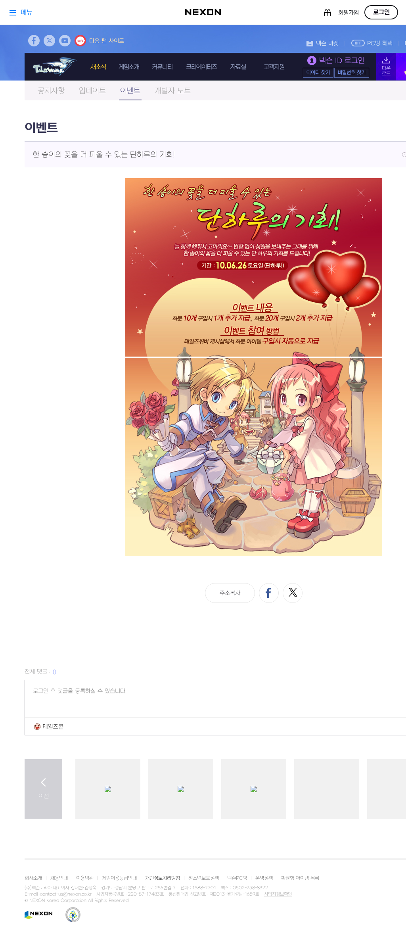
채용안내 (59, 878)
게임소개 (129, 67)
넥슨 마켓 (327, 43)
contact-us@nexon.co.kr (66, 894)
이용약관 (85, 878)
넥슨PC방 (237, 878)
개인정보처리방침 (162, 878)
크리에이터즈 (201, 67)
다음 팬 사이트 (106, 41)
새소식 (98, 67)
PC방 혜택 (380, 43)
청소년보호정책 (203, 878)
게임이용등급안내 (119, 878)
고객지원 (274, 67)
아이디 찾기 (318, 72)
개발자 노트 (173, 91)
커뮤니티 (162, 67)
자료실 (238, 67)
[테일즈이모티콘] (49, 726)
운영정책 (264, 878)
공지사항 (51, 91)
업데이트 (92, 91)
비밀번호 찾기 (352, 72)
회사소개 (33, 878)
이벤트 (130, 91)
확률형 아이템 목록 (300, 878)
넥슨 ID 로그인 (342, 61)
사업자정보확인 (278, 894)
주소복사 (230, 593)
